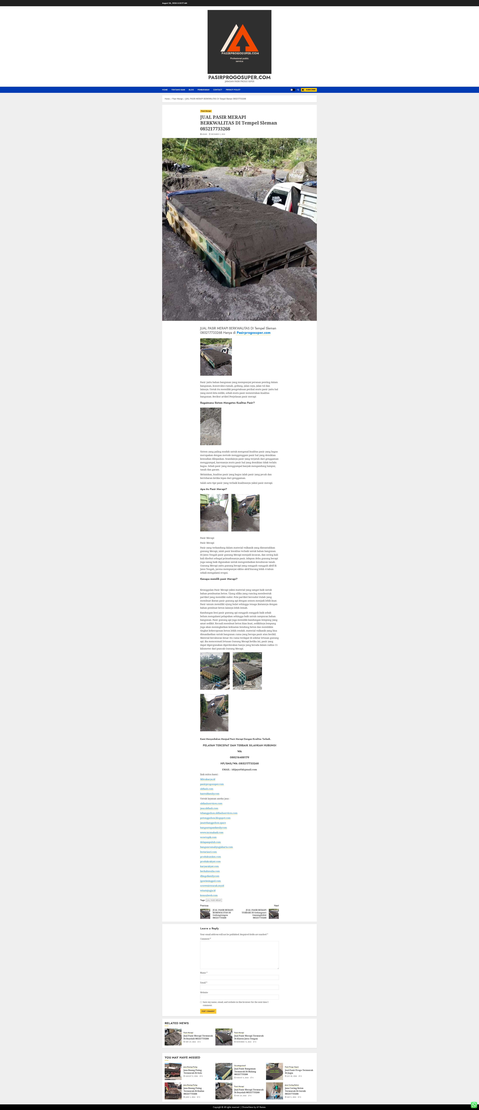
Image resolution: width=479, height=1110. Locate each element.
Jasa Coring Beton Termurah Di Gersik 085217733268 (295, 1091)
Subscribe (311, 89)
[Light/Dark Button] (292, 90)
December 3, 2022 (218, 134)
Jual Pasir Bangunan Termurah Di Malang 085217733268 (245, 1071)
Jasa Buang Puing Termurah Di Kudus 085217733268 (193, 1091)
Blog (191, 89)
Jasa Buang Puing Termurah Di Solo (192, 1071)
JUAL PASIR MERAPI (214, 900)
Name (203, 972)
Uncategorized (240, 1066)
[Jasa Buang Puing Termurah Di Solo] (173, 1071)
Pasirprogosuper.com (239, 77)
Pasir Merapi (206, 111)
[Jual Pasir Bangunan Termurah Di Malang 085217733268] (223, 1071)
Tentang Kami (178, 89)
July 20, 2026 (292, 1076)
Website (204, 992)
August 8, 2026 (192, 1076)
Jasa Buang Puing (190, 1067)
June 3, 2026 (190, 1097)
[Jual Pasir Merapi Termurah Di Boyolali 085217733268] (173, 1037)
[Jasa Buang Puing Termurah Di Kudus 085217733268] (173, 1090)
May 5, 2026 (291, 1097)
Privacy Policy (233, 89)
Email (203, 982)
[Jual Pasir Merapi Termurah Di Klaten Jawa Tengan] (223, 1037)
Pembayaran (203, 89)
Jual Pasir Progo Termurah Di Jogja (299, 1071)
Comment (205, 938)
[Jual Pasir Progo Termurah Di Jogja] (274, 1071)
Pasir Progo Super (292, 1067)
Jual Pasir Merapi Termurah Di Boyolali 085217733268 (198, 1037)
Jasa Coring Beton (292, 1085)
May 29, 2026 (191, 1042)
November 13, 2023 (243, 1042)
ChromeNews (247, 1107)
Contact (217, 89)
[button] (298, 89)
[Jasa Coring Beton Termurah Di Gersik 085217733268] (274, 1090)
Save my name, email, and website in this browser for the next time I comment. (235, 1004)
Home (165, 89)
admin (204, 134)
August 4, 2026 (242, 1078)
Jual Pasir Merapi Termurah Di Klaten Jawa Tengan (249, 1037)
